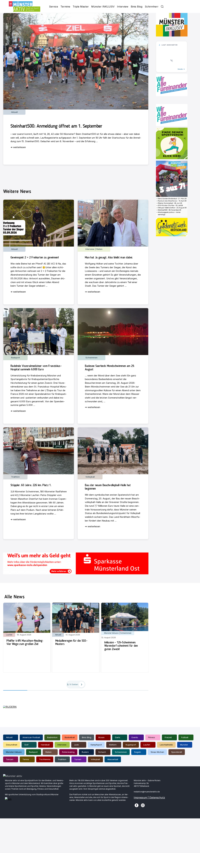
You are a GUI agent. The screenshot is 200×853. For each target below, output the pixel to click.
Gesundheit (11, 744)
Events (135, 737)
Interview (122, 6)
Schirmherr (151, 6)
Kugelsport (131, 744)
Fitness (151, 737)
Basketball (70, 737)
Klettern (113, 744)
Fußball (184, 737)
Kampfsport (96, 744)
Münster (184, 744)
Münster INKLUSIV (103, 6)
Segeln (137, 752)
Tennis (25, 759)
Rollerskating (68, 752)
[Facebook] (136, 805)
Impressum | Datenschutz (149, 797)
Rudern (85, 752)
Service (53, 6)
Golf (26, 744)
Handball (45, 744)
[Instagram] (143, 805)
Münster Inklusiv (14, 752)
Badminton (52, 737)
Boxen (101, 737)
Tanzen (9, 759)
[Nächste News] (82, 684)
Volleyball (95, 759)
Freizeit (168, 737)
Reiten (48, 752)
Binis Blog (136, 6)
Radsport (33, 752)
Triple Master (81, 6)
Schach (102, 752)
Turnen (77, 759)
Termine (65, 6)
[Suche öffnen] (162, 6)
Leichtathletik (166, 744)
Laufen (146, 744)
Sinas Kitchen (157, 752)
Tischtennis (44, 759)
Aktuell (9, 737)
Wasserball (112, 759)
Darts (117, 737)
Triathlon (62, 759)
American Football (31, 737)
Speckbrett (176, 752)
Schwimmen (121, 752)
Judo (76, 744)
